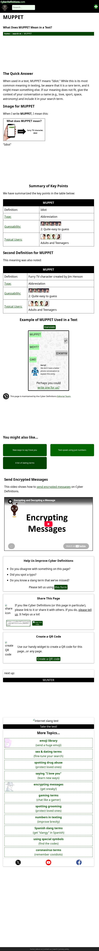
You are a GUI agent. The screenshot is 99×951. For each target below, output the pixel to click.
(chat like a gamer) (48, 797)
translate (49, 327)
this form (61, 587)
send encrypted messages (54, 487)
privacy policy (64, 949)
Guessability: (12, 226)
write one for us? (48, 387)
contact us (47, 949)
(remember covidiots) (48, 852)
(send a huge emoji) (48, 743)
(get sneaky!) (48, 786)
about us (39, 949)
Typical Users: (13, 239)
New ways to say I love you (25, 450)
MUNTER (48, 680)
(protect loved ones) (48, 765)
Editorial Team (64, 396)
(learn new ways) (48, 775)
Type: (7, 217)
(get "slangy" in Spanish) (48, 830)
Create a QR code (48, 659)
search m (16, 33)
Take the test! (48, 726)
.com (13, 1)
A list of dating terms (24, 463)
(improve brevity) (48, 819)
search (55, 949)
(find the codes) (48, 841)
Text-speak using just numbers (72, 450)
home (7, 33)
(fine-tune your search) (48, 754)
